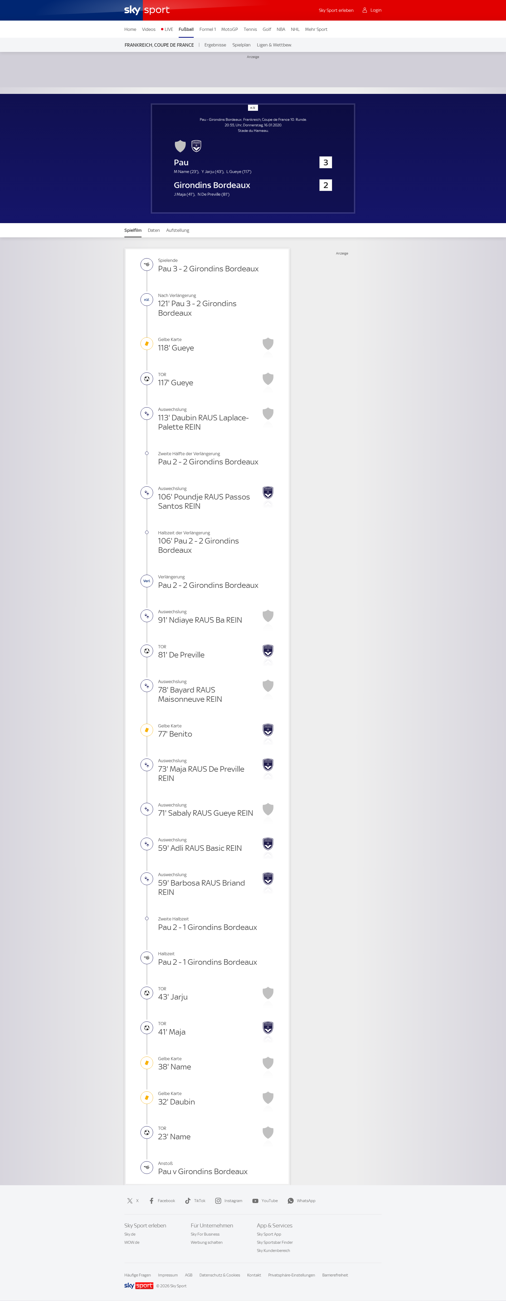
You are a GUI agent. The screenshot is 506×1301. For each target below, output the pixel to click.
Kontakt (254, 1275)
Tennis (250, 29)
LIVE (169, 29)
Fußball (186, 29)
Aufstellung (177, 230)
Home (130, 29)
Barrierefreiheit (335, 1275)
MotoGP (229, 29)
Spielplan (241, 44)
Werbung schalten (207, 1242)
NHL (295, 29)
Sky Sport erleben (336, 10)
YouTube (270, 1200)
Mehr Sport (316, 29)
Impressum (168, 1275)
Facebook (166, 1200)
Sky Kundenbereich (273, 1250)
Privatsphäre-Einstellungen (291, 1275)
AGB (188, 1275)
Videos (148, 29)
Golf (267, 29)
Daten (154, 230)
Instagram (233, 1200)
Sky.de (129, 1234)
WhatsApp (306, 1200)
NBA (281, 29)
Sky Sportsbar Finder (275, 1242)
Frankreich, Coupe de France (159, 45)
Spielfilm (133, 230)
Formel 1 (208, 29)
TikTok (199, 1200)
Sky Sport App (269, 1234)
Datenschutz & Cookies (220, 1275)
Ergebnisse (215, 44)
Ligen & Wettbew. (274, 44)
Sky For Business (205, 1234)
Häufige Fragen (137, 1275)
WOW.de (131, 1242)
